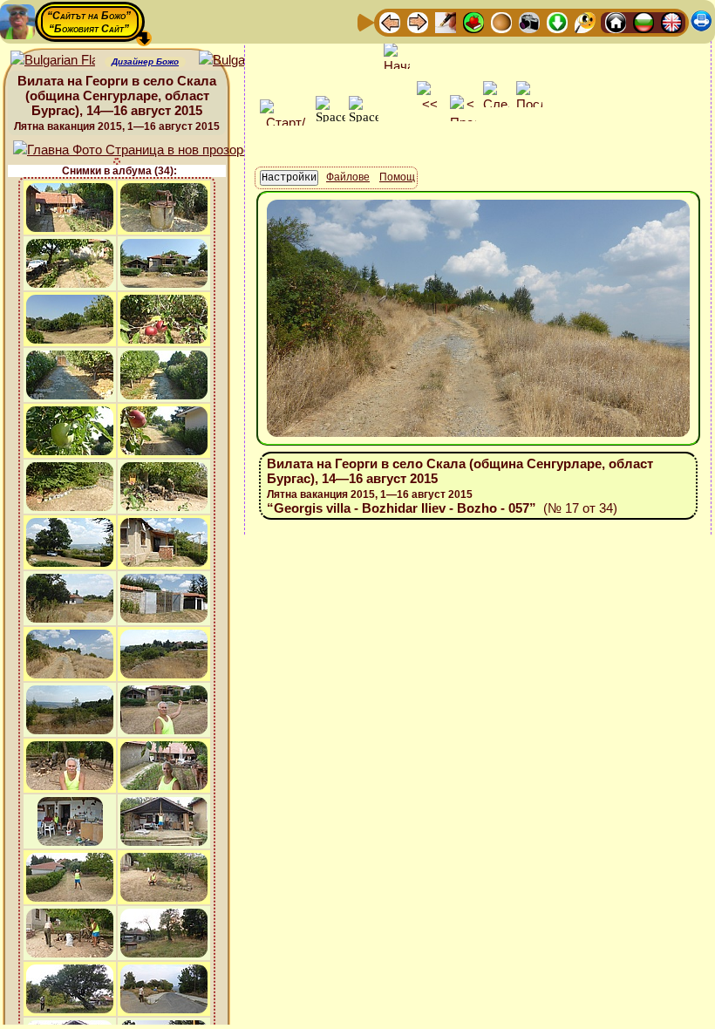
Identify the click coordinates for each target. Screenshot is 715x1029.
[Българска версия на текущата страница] (241, 60)
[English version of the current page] (53, 60)
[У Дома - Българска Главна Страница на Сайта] (643, 21)
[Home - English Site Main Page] (671, 21)
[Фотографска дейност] (529, 21)
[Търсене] (585, 21)
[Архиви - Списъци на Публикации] (445, 21)
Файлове (348, 177)
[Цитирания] (473, 21)
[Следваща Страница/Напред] (417, 21)
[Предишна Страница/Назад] (389, 21)
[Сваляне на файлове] (557, 21)
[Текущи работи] (501, 21)
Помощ (397, 177)
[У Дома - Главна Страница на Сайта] (615, 21)
